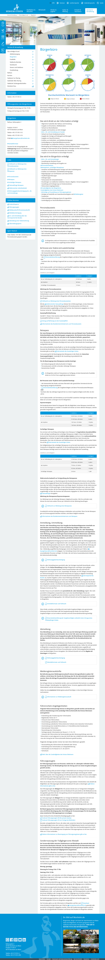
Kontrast (62, 3)
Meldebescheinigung (15, 213)
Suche (101, 3)
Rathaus (9, 73)
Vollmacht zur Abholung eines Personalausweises (56, 301)
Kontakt (49, 959)
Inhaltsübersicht (95, 959)
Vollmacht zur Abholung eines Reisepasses (59, 506)
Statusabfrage (46, 493)
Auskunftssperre (14, 204)
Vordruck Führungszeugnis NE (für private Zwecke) (56, 818)
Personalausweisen (47, 165)
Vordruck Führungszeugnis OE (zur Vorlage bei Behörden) (58, 820)
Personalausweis (13, 176)
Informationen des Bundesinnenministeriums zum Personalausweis (61, 324)
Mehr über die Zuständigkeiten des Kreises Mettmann (57, 754)
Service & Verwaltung (90, 10)
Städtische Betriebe (15, 62)
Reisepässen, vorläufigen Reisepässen (53, 167)
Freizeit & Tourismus (77, 10)
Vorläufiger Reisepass (15, 182)
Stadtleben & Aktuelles (31, 10)
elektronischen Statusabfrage (55, 304)
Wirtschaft (42, 10)
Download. (86, 903)
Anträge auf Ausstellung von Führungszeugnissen (57, 192)
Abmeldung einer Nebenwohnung (19, 221)
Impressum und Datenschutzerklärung (62, 959)
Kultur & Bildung (65, 10)
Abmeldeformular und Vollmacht (56, 662)
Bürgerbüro (33, 15)
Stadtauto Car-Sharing (13, 78)
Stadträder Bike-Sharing (14, 81)
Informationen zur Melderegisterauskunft (59, 697)
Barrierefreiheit (78, 959)
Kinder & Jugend (53, 10)
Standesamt (13, 65)
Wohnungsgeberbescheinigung (56, 560)
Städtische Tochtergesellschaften (16, 83)
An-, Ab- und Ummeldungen (51, 159)
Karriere (9, 75)
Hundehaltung (14, 70)
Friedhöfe (12, 59)
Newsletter (86, 959)
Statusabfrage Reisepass (16, 185)
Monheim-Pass (11, 86)
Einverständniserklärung (53, 257)
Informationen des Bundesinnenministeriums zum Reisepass (59, 516)
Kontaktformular (13, 144)
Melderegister (79, 194)
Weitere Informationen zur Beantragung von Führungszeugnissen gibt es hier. (64, 834)
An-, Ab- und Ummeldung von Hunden (54, 132)
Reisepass (11, 179)
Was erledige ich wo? (23, 15)
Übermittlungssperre (15, 223)
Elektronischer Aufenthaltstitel (18, 188)
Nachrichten (42, 959)
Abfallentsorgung (15, 54)
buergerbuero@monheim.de (48, 551)
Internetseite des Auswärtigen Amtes (67, 351)
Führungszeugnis (14, 207)
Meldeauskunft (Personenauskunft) (19, 210)
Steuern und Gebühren (16, 67)
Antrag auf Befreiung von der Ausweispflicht (55, 321)
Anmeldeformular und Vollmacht (56, 604)
